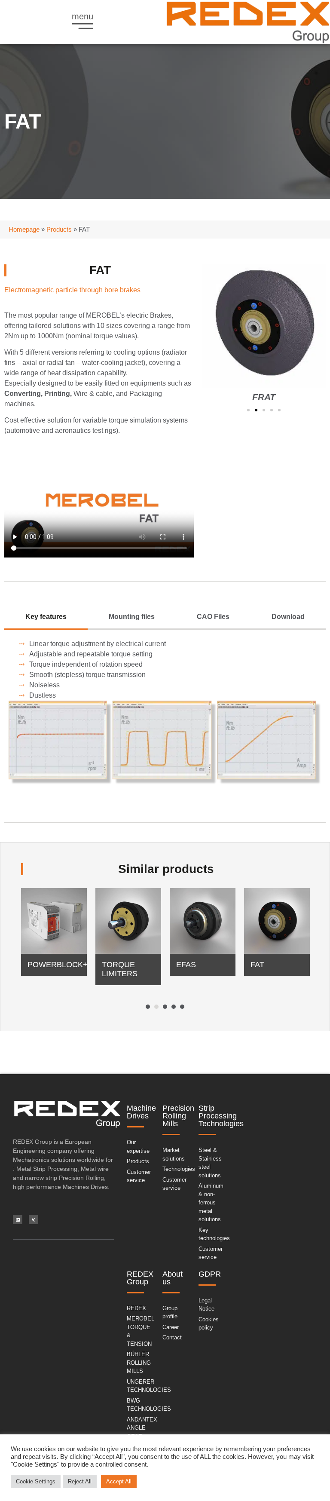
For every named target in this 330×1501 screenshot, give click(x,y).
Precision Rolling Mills (178, 1116)
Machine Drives (141, 1112)
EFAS (186, 964)
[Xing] (33, 1219)
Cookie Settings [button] (35, 1481)
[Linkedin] (17, 1219)
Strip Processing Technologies (221, 1116)
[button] (248, 410)
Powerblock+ (58, 964)
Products (59, 229)
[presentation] (148, 1006)
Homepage (24, 229)
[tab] (46, 617)
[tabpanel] (54, 936)
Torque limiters (120, 969)
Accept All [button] (118, 1481)
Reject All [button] (80, 1481)
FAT (257, 964)
